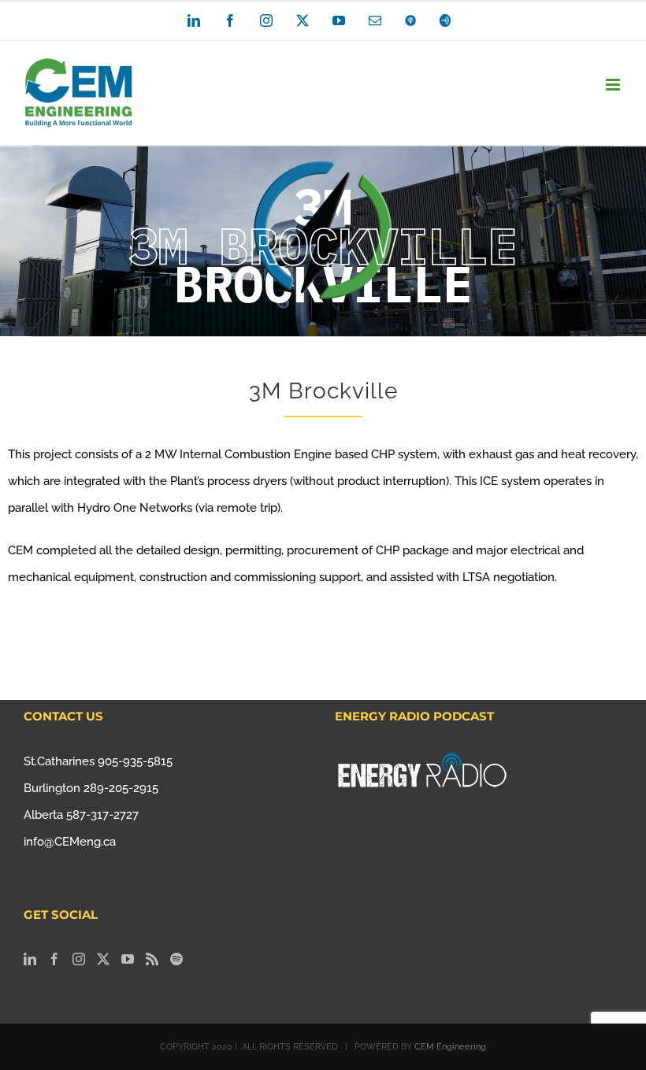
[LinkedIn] (30, 959)
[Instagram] (78, 959)
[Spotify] (176, 959)
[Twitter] (103, 959)
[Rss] (152, 959)
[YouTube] (127, 959)
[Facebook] (54, 959)
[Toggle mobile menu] (614, 84)
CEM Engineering (450, 1047)
